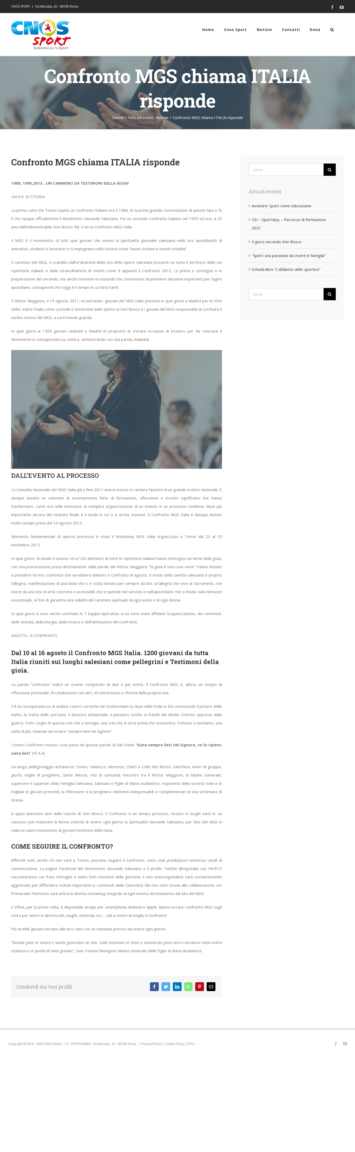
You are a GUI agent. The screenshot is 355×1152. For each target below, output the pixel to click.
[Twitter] (166, 986)
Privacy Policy (151, 1044)
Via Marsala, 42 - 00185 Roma (56, 6)
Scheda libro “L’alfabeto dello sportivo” (286, 269)
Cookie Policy (174, 1044)
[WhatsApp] (188, 986)
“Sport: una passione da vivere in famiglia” (289, 255)
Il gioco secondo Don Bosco (276, 241)
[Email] (211, 986)
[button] (332, 29)
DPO (191, 1044)
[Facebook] (154, 986)
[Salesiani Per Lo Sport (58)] (116, 351)
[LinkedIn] (177, 986)
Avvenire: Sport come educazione (281, 205)
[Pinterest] (199, 986)
